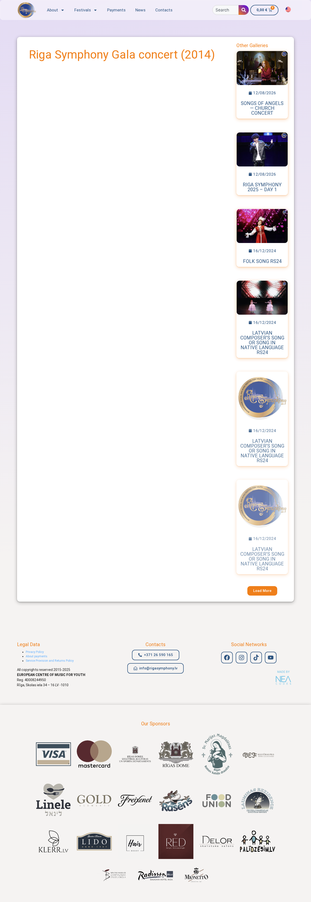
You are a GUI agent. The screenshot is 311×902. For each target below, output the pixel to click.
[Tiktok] (256, 657)
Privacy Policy (35, 652)
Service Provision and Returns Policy (50, 660)
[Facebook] (227, 657)
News (140, 10)
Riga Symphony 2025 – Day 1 (262, 187)
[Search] (244, 10)
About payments (36, 656)
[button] (262, 591)
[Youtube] (270, 657)
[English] (288, 9)
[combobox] (225, 10)
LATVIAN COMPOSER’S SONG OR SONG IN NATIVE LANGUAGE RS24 (262, 342)
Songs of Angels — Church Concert (262, 108)
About (52, 10)
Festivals (82, 10)
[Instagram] (241, 657)
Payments (116, 10)
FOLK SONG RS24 (262, 261)
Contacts (164, 10)
